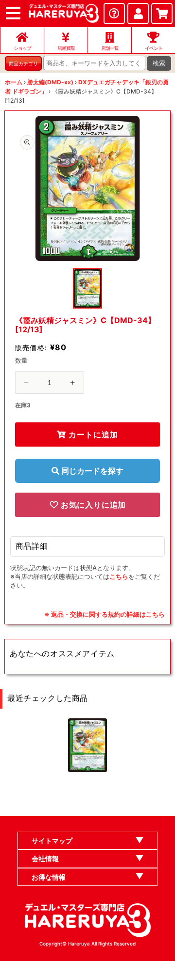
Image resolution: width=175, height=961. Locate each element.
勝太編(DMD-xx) (50, 82)
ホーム (13, 82)
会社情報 (45, 858)
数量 (21, 360)
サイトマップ (52, 841)
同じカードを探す (91, 471)
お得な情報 (49, 877)
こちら (118, 576)
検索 (159, 63)
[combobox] (94, 63)
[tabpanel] (87, 188)
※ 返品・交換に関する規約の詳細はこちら (104, 614)
